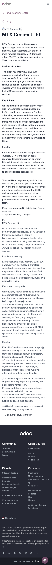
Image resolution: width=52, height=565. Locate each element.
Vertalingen (33, 460)
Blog (30, 497)
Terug (8, 21)
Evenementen (34, 490)
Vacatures (33, 486)
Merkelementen (35, 476)
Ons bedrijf (33, 473)
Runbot (31, 456)
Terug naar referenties (16, 13)
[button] (48, 4)
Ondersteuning (9, 478)
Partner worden (9, 503)
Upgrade (6, 481)
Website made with (22, 561)
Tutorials (6, 448)
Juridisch (32, 505)
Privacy (42, 505)
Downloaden (34, 448)
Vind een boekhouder (12, 495)
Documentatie (8, 452)
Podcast (32, 494)
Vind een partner (10, 500)
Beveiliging (33, 508)
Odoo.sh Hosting (10, 473)
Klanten (31, 500)
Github (31, 453)
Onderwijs (7, 490)
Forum (5, 455)
